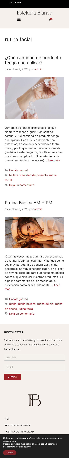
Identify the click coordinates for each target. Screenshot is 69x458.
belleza (13, 175)
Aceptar (9, 452)
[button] (19, 19)
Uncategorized (18, 170)
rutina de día (45, 303)
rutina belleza (27, 303)
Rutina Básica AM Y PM (28, 202)
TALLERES (15, 2)
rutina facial (26, 308)
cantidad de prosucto (34, 175)
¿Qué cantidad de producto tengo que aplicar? (33, 60)
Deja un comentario (21, 185)
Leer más (54, 160)
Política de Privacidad (19, 431)
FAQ (7, 419)
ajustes (27, 446)
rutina (13, 303)
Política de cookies (17, 425)
